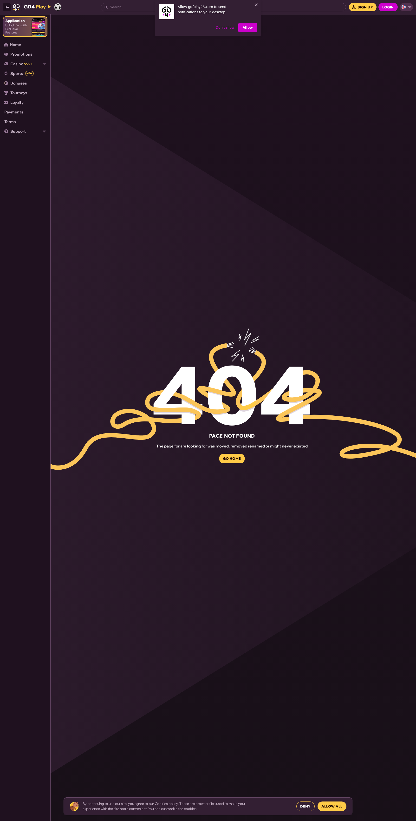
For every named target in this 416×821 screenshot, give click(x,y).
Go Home (232, 458)
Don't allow (225, 27)
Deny (305, 806)
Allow (248, 27)
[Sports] (58, 7)
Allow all (332, 806)
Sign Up (365, 7)
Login (388, 7)
